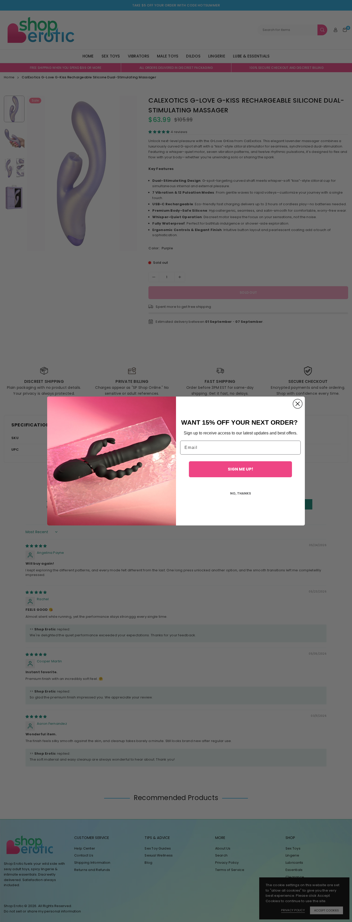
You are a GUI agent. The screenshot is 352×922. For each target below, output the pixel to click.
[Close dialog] (297, 403)
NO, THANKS (240, 493)
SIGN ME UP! (240, 469)
